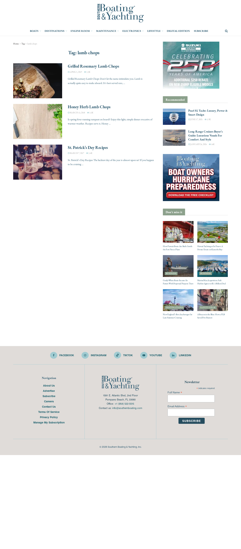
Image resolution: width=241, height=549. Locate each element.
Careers (49, 401)
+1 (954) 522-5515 (124, 403)
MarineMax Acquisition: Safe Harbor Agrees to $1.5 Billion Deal (211, 282)
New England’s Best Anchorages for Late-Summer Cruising (177, 316)
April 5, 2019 (75, 72)
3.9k (209, 119)
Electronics (131, 31)
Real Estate (207, 239)
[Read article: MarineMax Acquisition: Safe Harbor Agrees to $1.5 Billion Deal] (212, 266)
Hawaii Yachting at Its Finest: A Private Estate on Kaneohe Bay (210, 248)
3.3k (88, 72)
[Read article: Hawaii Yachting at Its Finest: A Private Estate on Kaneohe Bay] (212, 232)
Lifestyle (154, 31)
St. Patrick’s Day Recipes (88, 147)
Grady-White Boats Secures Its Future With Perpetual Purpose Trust (178, 282)
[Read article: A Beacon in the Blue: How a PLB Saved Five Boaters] (212, 300)
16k (212, 144)
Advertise (49, 390)
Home (16, 43)
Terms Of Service (48, 411)
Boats (34, 31)
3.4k (90, 153)
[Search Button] (226, 31)
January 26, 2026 (198, 144)
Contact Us (49, 406)
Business (171, 273)
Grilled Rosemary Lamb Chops (93, 66)
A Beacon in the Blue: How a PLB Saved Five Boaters (211, 316)
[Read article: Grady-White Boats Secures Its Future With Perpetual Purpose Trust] (178, 266)
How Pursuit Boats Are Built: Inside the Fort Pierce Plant (177, 248)
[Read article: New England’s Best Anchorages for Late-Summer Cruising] (178, 300)
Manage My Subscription (49, 422)
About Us (49, 385)
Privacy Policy (49, 417)
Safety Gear (208, 307)
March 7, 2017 (76, 153)
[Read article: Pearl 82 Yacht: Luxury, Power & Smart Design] (174, 117)
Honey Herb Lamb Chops (89, 107)
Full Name (175, 392)
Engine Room (80, 31)
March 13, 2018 (77, 112)
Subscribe (201, 31)
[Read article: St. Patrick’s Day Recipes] (37, 162)
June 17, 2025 (196, 119)
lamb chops (32, 43)
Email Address (177, 406)
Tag (23, 43)
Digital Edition (178, 31)
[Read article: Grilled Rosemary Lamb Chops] (37, 80)
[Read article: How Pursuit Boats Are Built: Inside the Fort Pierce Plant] (178, 232)
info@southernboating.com (127, 407)
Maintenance (106, 31)
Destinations (54, 31)
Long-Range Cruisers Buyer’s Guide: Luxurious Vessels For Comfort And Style (205, 135)
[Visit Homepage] (120, 13)
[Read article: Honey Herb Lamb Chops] (37, 121)
